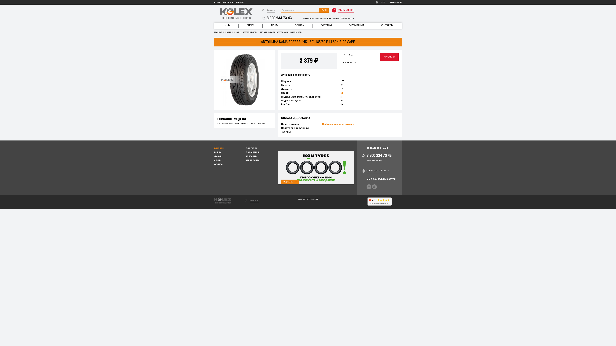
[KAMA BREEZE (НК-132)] (244, 80)
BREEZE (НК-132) (250, 32)
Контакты (387, 25)
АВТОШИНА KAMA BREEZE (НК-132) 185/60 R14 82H (281, 32)
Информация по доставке (338, 124)
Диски (250, 25)
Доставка (326, 25)
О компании (356, 25)
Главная (218, 32)
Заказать (388, 57)
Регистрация (396, 2)
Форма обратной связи (378, 171)
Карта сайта (252, 160)
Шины (226, 25)
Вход (383, 2)
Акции (274, 25)
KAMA (236, 32)
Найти (324, 10)
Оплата (299, 25)
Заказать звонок (346, 10)
